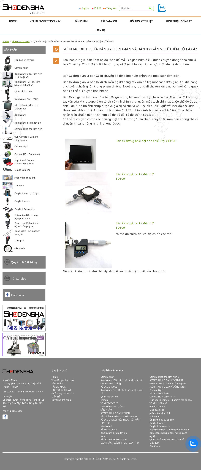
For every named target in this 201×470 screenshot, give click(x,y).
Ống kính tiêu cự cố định (161, 419)
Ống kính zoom (157, 422)
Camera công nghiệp (111, 383)
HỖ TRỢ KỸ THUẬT (141, 21)
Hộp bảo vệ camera (111, 370)
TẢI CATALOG (109, 21)
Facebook (17, 295)
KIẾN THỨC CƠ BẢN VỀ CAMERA (166, 380)
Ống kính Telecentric (159, 426)
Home (13, 21)
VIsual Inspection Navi (45, 21)
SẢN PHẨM (81, 21)
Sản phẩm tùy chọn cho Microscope (118, 416)
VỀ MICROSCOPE (21, 41)
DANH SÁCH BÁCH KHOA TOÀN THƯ (119, 442)
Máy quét (154, 442)
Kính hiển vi (106, 426)
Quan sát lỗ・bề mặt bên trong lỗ (166, 439)
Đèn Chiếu (154, 446)
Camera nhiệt (107, 376)
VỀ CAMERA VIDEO (159, 393)
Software (154, 416)
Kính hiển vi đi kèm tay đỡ (113, 432)
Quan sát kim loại (109, 396)
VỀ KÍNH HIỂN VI (158, 403)
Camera (104, 399)
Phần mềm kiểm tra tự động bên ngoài (169, 429)
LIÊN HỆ (100, 30)
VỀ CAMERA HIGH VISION (113, 439)
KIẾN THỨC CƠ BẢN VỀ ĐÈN (115, 413)
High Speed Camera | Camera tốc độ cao (170, 399)
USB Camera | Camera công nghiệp (167, 383)
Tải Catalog (18, 278)
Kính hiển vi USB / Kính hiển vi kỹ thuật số (121, 380)
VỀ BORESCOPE (108, 429)
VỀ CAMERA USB (108, 386)
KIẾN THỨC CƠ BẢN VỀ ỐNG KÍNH (167, 386)
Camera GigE (156, 389)
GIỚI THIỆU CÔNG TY (179, 21)
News (103, 436)
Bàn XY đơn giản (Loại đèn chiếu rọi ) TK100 (146, 141)
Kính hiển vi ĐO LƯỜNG (112, 406)
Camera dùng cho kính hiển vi (164, 376)
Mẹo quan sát (156, 409)
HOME (6, 41)
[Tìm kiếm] (150, 8)
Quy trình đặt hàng (24, 262)
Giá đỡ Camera (157, 406)
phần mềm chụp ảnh (160, 413)
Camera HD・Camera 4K (162, 396)
